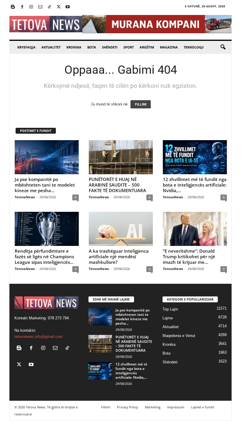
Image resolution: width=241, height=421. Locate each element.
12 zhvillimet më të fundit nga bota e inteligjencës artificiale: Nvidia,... (195, 184)
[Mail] (40, 7)
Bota (91, 47)
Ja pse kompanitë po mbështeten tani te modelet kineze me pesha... (45, 184)
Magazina (169, 47)
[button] (222, 47)
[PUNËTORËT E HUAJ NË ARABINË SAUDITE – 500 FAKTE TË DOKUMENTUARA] (121, 157)
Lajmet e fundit (202, 407)
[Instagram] (31, 7)
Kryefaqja (26, 47)
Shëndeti (110, 47)
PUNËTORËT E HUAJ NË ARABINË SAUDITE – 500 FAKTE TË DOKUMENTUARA (117, 184)
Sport (128, 47)
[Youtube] (67, 7)
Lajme (168, 318)
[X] (58, 7)
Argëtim (147, 47)
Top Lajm (170, 309)
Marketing (152, 407)
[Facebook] (22, 7)
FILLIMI (140, 104)
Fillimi (105, 407)
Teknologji (194, 47)
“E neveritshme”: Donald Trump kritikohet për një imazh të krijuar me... (189, 256)
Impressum (175, 407)
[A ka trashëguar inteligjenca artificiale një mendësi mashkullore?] (121, 229)
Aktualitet (51, 47)
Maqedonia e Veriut (179, 335)
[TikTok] (49, 7)
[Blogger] (12, 7)
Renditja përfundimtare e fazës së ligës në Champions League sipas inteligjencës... (44, 256)
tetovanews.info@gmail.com (38, 336)
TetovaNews (25, 197)
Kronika (73, 47)
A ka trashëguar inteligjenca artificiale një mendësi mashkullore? (119, 256)
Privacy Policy (127, 407)
